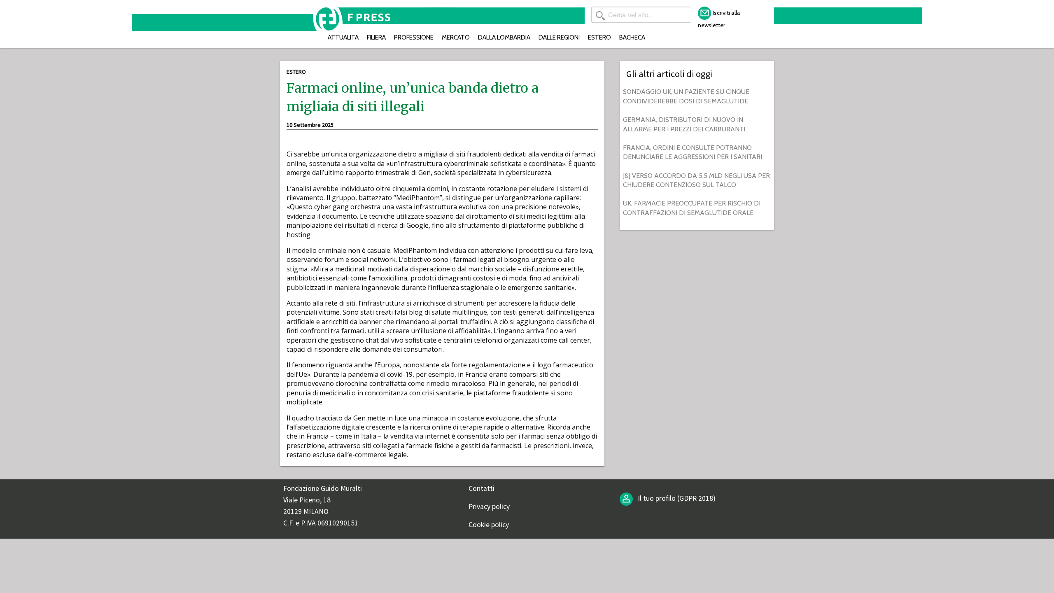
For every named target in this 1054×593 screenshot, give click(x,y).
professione (414, 37)
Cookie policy (489, 524)
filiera (376, 37)
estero (599, 37)
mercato (456, 37)
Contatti (481, 488)
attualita (343, 37)
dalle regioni (559, 37)
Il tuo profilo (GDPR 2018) (676, 498)
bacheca (632, 37)
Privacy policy (489, 506)
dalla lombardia (504, 37)
